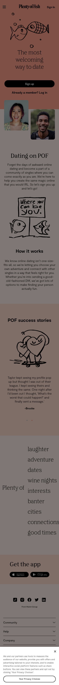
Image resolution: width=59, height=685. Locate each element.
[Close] (55, 651)
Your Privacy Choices (29, 679)
